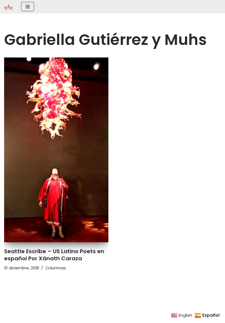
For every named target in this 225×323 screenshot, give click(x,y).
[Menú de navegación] (27, 6)
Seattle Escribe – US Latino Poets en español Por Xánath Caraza (54, 254)
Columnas (55, 268)
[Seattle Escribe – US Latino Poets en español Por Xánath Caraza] (56, 149)
